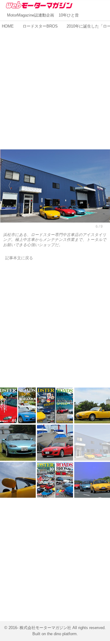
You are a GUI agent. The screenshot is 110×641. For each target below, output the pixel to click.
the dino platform (62, 634)
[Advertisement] (55, 86)
